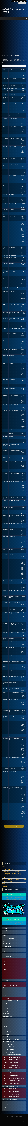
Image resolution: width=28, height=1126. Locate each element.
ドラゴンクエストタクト (15, 894)
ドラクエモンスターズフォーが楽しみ (10, 866)
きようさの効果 (7, 982)
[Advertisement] (14, 34)
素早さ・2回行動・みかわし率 (10, 985)
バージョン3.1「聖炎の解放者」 (11, 1073)
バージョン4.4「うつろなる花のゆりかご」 (13, 1065)
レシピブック (5, 948)
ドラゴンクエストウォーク (14, 919)
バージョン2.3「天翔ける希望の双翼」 (12, 1094)
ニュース (4, 1109)
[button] (23, 18)
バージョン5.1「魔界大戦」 (9, 1041)
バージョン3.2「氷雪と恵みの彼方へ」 (12, 1075)
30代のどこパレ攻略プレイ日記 (13, 1124)
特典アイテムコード (7, 943)
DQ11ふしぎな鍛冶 (7, 946)
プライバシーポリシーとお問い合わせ (14, 1116)
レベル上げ (5, 1006)
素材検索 (4, 953)
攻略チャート (5, 933)
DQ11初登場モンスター (8, 1016)
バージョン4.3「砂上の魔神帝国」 (11, 1062)
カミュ (5, 961)
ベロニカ (6, 964)
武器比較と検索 (6, 1013)
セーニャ (6, 966)
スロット (4, 993)
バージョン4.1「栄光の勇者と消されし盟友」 (13, 1057)
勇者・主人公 (6, 958)
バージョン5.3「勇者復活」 (9, 1047)
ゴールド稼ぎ (5, 1003)
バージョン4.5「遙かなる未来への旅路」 (13, 1067)
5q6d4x (3, 877)
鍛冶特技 (4, 951)
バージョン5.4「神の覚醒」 (9, 1049)
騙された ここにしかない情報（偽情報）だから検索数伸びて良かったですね (14, 880)
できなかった (5, 883)
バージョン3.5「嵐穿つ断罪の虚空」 (12, 1083)
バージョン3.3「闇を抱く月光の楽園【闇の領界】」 (15, 1078)
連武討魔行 (5, 1026)
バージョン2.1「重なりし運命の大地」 (12, 1088)
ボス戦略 (4, 935)
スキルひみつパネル (7, 1031)
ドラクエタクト (6, 1104)
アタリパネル (5, 990)
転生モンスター (6, 1018)
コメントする (14, 826)
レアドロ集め (5, 1008)
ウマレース (5, 1021)
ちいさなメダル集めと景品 (8, 938)
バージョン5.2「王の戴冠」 (9, 1044)
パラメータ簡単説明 (7, 980)
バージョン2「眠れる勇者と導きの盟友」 (12, 1086)
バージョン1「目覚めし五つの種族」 (11, 1099)
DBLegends (5, 1107)
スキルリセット (6, 1029)
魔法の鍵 (4, 1023)
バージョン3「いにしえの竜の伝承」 (11, 1070)
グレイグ (6, 977)
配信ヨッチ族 (5, 1036)
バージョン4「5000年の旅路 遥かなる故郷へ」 (13, 1054)
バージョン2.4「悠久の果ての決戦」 (12, 1096)
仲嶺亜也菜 (4, 886)
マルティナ (6, 972)
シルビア (6, 969)
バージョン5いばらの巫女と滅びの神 (11, 1039)
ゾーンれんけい (6, 987)
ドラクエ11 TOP (6, 928)
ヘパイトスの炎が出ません (8, 869)
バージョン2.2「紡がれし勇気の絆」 (12, 1091)
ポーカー (4, 995)
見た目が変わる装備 (7, 956)
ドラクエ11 (5, 1101)
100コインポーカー (8, 998)
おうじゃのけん (6, 1034)
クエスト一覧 (5, 1011)
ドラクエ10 (5, 930)
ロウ (5, 974)
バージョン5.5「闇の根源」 (9, 1052)
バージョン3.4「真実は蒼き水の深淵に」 (13, 1080)
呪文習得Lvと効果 (6, 941)
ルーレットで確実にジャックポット (10, 1000)
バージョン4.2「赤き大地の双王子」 (12, 1059)
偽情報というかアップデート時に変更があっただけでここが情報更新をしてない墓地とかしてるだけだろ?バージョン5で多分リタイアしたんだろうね (13, 873)
